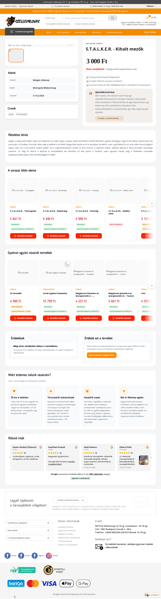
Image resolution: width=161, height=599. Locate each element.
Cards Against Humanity (55, 293)
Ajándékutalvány (65, 527)
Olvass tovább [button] (89, 467)
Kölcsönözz (96, 32)
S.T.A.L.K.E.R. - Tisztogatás (23, 211)
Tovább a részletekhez (109, 118)
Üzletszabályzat (65, 541)
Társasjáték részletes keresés (58, 24)
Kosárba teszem (25, 236)
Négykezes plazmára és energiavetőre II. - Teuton (121, 294)
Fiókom (150, 6)
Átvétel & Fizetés (65, 534)
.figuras (41, 555)
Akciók (48, 32)
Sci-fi (11, 114)
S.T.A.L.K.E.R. (38, 95)
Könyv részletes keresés (85, 24)
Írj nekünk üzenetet (61, 6)
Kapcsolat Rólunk (26, 6)
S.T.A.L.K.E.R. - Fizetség (87, 211)
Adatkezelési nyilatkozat (69, 537)
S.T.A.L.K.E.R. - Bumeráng (55, 211)
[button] (151, 457)
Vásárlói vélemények (114, 32)
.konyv (27, 555)
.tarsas (13, 555)
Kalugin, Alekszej (41, 80)
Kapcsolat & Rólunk (67, 530)
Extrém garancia (63, 32)
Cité (143, 293)
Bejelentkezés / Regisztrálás (101, 355)
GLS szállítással (114, 85)
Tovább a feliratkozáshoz (68, 500)
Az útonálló (16, 293)
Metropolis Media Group (44, 88)
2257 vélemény (96, 474)
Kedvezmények (80, 32)
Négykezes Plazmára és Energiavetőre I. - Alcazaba (87, 296)
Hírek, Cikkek (150, 32)
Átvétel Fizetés (11, 6)
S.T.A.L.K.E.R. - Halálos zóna (119, 212)
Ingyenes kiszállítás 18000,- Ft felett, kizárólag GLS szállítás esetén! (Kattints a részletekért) (138, 23)
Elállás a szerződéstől (68, 544)
